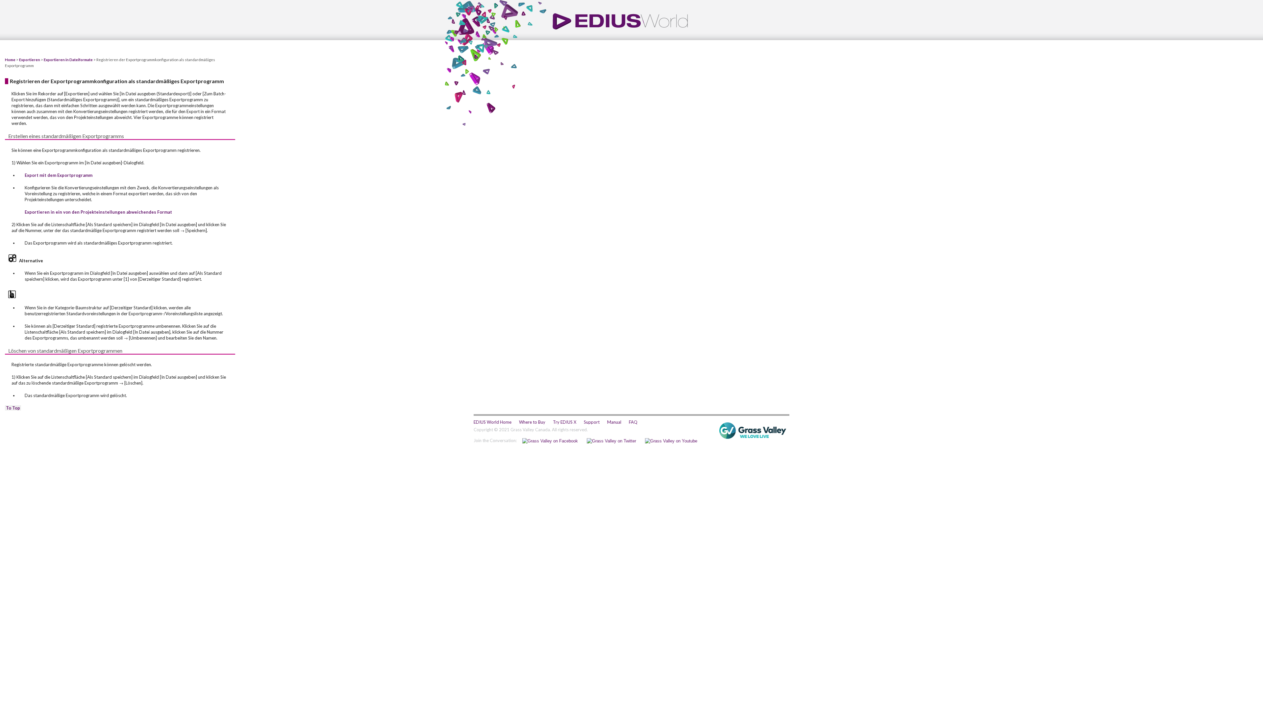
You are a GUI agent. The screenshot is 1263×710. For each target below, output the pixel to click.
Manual (614, 422)
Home (10, 59)
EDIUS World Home (492, 422)
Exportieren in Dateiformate (68, 59)
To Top (13, 408)
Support (592, 422)
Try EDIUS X (564, 422)
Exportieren (29, 59)
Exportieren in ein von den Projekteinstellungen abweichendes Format (98, 212)
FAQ (633, 422)
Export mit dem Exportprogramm (58, 175)
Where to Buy (532, 422)
